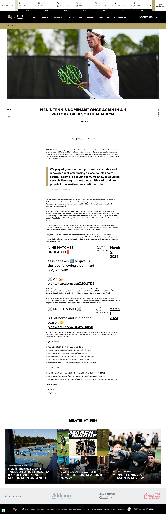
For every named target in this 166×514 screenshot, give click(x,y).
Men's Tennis (12, 465)
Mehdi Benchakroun (88, 204)
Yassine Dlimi (52, 347)
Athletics (70, 17)
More (67, 26)
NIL (108, 17)
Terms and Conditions (75, 509)
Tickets (100, 17)
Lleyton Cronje (104, 211)
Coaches (45, 26)
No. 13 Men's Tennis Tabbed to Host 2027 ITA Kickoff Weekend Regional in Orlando (28, 473)
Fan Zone (44, 17)
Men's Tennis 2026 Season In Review (128, 477)
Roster (35, 26)
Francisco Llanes (72, 204)
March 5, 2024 (115, 252)
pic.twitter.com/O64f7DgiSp (70, 327)
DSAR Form (86, 509)
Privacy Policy (50, 509)
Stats (52, 26)
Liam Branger (52, 356)
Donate (90, 17)
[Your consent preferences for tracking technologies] (3, 510)
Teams (34, 17)
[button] (153, 5)
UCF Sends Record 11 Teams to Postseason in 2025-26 (82, 475)
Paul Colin (56, 218)
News (60, 26)
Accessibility (120, 509)
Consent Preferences (61, 509)
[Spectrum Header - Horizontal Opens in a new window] (146, 17)
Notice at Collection (109, 509)
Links (27, 10)
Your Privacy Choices (97, 509)
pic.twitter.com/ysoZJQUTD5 (71, 283)
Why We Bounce (120, 17)
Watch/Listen (57, 17)
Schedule (25, 26)
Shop (81, 17)
